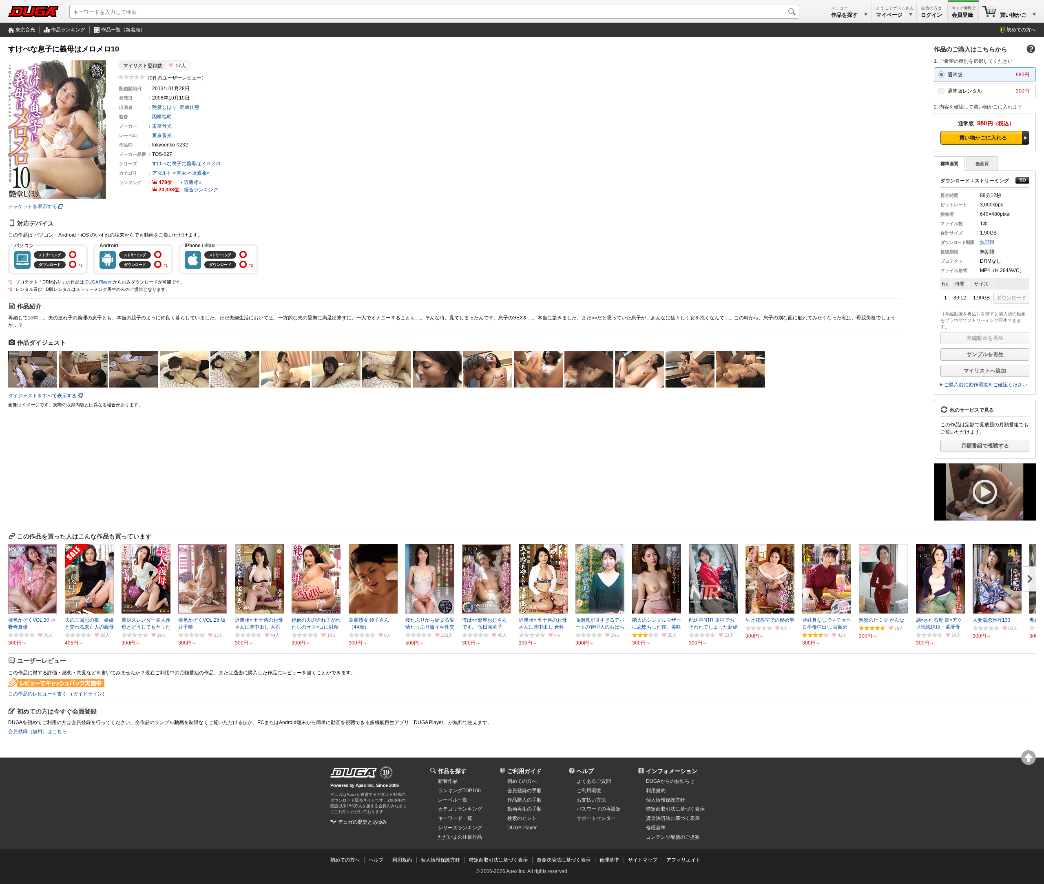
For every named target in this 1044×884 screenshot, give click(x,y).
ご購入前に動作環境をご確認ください (985, 385)
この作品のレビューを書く (37, 694)
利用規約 (656, 790)
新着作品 (448, 781)
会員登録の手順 (524, 790)
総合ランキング (201, 190)
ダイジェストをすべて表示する (42, 396)
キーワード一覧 (455, 818)
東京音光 (25, 30)
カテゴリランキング (460, 809)
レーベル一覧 (452, 800)
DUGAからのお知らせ (670, 781)
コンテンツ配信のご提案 (673, 837)
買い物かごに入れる (983, 138)
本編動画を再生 (985, 338)
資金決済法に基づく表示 (564, 860)
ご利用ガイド (524, 771)
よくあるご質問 (594, 781)
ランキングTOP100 (459, 790)
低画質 (982, 163)
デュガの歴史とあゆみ (362, 822)
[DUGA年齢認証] (353, 773)
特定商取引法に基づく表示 (498, 860)
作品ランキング (68, 30)
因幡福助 (162, 117)
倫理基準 (656, 828)
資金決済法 (673, 818)
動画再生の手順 (524, 809)
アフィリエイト (683, 860)
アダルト (162, 173)
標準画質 (949, 163)
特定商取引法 (675, 809)
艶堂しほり (164, 107)
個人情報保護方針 (665, 800)
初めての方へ (1021, 30)
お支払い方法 (591, 800)
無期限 (987, 242)
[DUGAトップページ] (33, 11)
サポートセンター (596, 818)
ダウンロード (1011, 298)
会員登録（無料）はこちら (37, 731)
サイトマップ (642, 860)
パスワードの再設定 (599, 809)
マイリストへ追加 (985, 371)
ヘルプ (585, 771)
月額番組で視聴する (985, 446)
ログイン (931, 15)
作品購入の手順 (524, 800)
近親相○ (201, 173)
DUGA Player (98, 281)
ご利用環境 (589, 790)
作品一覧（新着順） (123, 30)
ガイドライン (87, 694)
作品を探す (452, 771)
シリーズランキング (460, 828)
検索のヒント (522, 818)
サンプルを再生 (985, 354)
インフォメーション (671, 771)
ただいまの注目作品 (460, 837)
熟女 (182, 173)
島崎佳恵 (189, 107)
